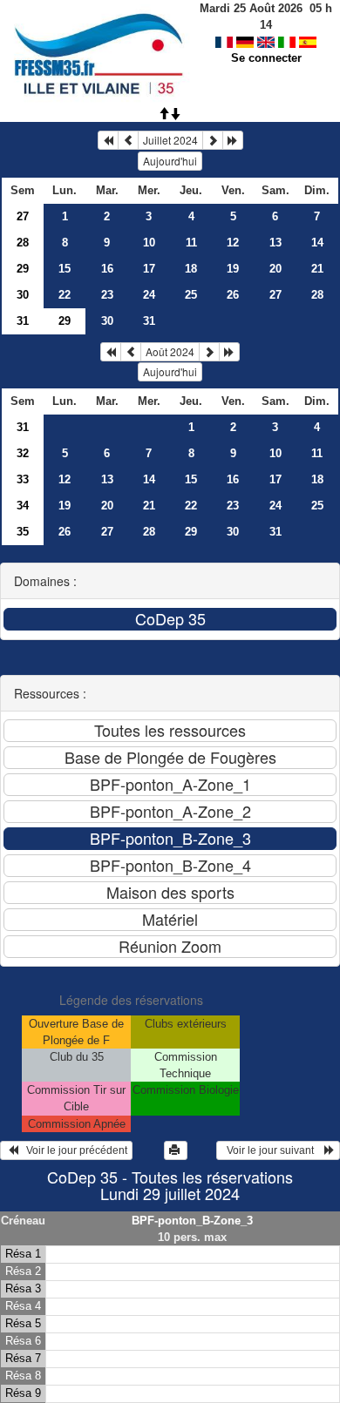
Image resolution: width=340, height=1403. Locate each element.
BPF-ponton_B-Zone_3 (192, 1220)
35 (23, 531)
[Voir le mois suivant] (212, 140)
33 (23, 479)
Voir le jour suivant (272, 1150)
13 (275, 242)
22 (64, 294)
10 (149, 242)
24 (149, 294)
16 (107, 268)
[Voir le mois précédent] (128, 140)
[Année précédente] (108, 140)
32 (23, 453)
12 (233, 242)
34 (23, 505)
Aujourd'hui (170, 160)
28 (23, 242)
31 (23, 320)
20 (275, 268)
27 (23, 216)
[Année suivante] (232, 140)
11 (191, 242)
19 (233, 268)
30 (23, 294)
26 (233, 294)
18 (191, 268)
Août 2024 (170, 351)
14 (317, 242)
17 (149, 268)
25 (191, 294)
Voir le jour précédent (72, 1150)
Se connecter (266, 57)
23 (107, 294)
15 (64, 268)
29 (23, 268)
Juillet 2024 (170, 139)
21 (317, 268)
